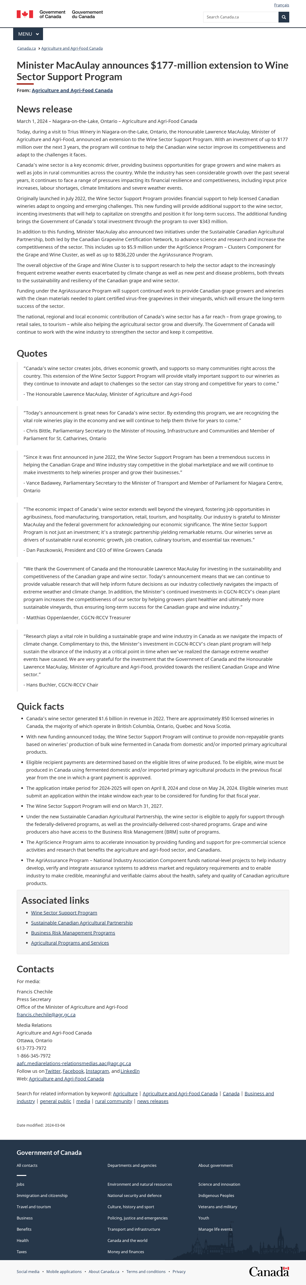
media (83, 1101)
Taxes (22, 1251)
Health (23, 1240)
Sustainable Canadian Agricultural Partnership (82, 922)
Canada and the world (128, 1240)
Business (25, 1218)
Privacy (179, 1271)
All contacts (27, 1165)
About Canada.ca (104, 1271)
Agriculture (125, 1093)
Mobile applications (64, 1271)
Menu (25, 34)
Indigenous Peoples (216, 1195)
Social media (28, 1271)
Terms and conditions (146, 1271)
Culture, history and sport (131, 1206)
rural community (113, 1101)
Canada (231, 1093)
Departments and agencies (132, 1165)
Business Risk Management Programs (73, 933)
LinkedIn (130, 1071)
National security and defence (135, 1195)
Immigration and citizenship (42, 1195)
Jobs (20, 1184)
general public (55, 1101)
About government (215, 1165)
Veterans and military (217, 1206)
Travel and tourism (34, 1206)
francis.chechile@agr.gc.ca (46, 1014)
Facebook (73, 1071)
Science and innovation (219, 1184)
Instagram (97, 1071)
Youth (203, 1218)
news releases (153, 1101)
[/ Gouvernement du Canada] (60, 15)
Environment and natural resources (140, 1184)
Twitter (53, 1071)
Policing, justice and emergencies (138, 1218)
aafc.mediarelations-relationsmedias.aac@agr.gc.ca (74, 1063)
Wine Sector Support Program (64, 912)
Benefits (24, 1229)
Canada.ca (26, 48)
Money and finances (126, 1251)
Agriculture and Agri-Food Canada (72, 48)
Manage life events (215, 1229)
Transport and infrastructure (134, 1229)
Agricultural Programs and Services (70, 943)
